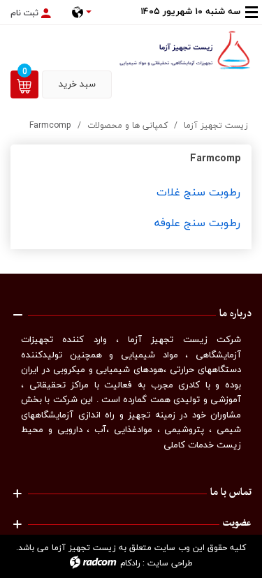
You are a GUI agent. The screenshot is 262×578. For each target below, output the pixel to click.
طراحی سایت (170, 563)
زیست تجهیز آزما (216, 125)
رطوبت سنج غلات (198, 192)
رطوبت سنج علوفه (197, 222)
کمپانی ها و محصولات (127, 125)
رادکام (130, 563)
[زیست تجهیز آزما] (185, 50)
